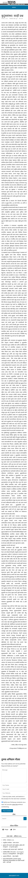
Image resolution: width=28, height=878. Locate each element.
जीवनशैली (11, 18)
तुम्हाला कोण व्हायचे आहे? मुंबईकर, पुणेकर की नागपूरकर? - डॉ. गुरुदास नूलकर (13, 846)
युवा (16, 18)
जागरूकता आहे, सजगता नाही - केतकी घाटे (13, 849)
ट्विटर (14, 829)
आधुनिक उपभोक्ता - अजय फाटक (11, 842)
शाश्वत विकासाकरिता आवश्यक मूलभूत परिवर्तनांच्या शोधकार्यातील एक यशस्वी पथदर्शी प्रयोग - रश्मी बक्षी (13, 860)
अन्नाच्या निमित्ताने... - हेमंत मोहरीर (10, 856)
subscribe (15, 804)
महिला (14, 18)
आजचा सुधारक (12, 875)
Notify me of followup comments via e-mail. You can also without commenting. (13, 804)
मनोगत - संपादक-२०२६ (8, 840)
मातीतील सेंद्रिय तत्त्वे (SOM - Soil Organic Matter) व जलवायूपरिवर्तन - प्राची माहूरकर (13, 852)
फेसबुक (6, 829)
